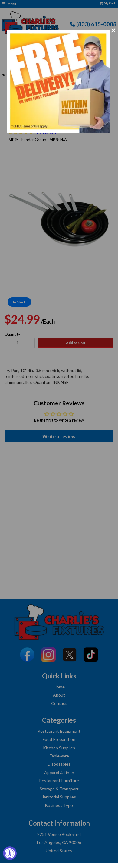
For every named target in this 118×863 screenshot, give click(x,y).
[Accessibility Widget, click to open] (10, 853)
